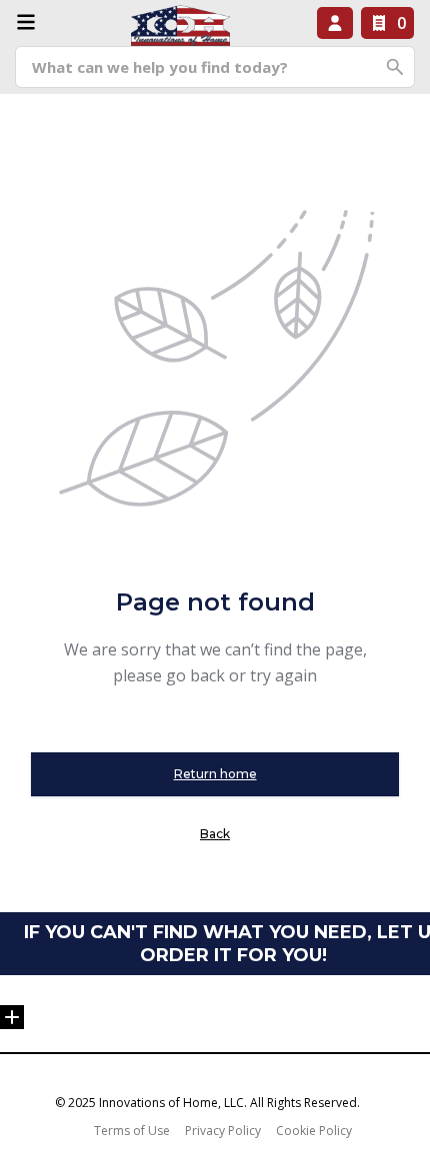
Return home (215, 773)
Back (215, 833)
